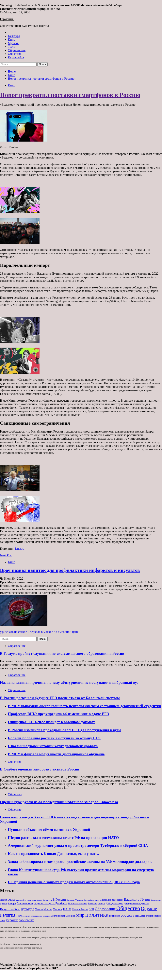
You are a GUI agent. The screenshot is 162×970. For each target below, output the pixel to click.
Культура (14, 36)
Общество (15, 53)
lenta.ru (19, 548)
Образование (16, 50)
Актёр (11, 899)
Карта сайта (16, 57)
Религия (7, 915)
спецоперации (153, 915)
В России (59, 899)
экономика (26, 920)
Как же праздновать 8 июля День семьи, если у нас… (53, 854)
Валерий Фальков (75, 900)
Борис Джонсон (44, 900)
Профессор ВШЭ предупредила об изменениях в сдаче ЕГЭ (58, 714)
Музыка (13, 43)
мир (80, 915)
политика (96, 914)
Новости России (80, 909)
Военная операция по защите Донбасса (42, 903)
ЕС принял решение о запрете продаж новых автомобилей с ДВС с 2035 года (74, 882)
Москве (47, 909)
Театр (11, 46)
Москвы (57, 909)
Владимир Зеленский (111, 899)
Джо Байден (117, 903)
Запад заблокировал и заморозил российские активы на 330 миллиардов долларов (80, 862)
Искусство (7, 909)
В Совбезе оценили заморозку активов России (39, 769)
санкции (139, 915)
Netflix (4, 899)
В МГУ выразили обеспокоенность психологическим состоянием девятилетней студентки (84, 706)
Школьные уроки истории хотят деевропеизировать (53, 746)
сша (2, 920)
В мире (12, 903)
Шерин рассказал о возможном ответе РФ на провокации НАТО (63, 838)
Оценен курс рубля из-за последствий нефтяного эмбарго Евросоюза (59, 802)
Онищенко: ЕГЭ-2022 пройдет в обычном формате (51, 722)
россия (126, 915)
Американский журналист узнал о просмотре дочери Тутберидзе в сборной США (78, 845)
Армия (19, 900)
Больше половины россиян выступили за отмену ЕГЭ (54, 738)
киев (73, 915)
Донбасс (144, 903)
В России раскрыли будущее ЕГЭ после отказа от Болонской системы (60, 698)
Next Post (6, 555)
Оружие (149, 908)
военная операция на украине (37, 916)
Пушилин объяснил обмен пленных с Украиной (49, 829)
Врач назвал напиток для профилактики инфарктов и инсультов (70, 570)
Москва (39, 909)
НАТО (67, 909)
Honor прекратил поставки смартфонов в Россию (70, 94)
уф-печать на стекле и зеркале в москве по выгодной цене (39, 631)
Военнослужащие (96, 903)
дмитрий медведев (60, 915)
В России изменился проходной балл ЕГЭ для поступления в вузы (64, 730)
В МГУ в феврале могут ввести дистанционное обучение (56, 754)
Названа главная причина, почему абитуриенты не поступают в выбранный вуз (69, 682)
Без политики (29, 900)
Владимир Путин (137, 899)
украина (12, 920)
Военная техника (77, 903)
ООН (91, 909)
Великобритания (91, 900)
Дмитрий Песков (132, 904)
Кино (11, 39)
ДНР (108, 903)
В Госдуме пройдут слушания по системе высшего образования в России (62, 653)
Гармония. (7, 19)
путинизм (114, 915)
